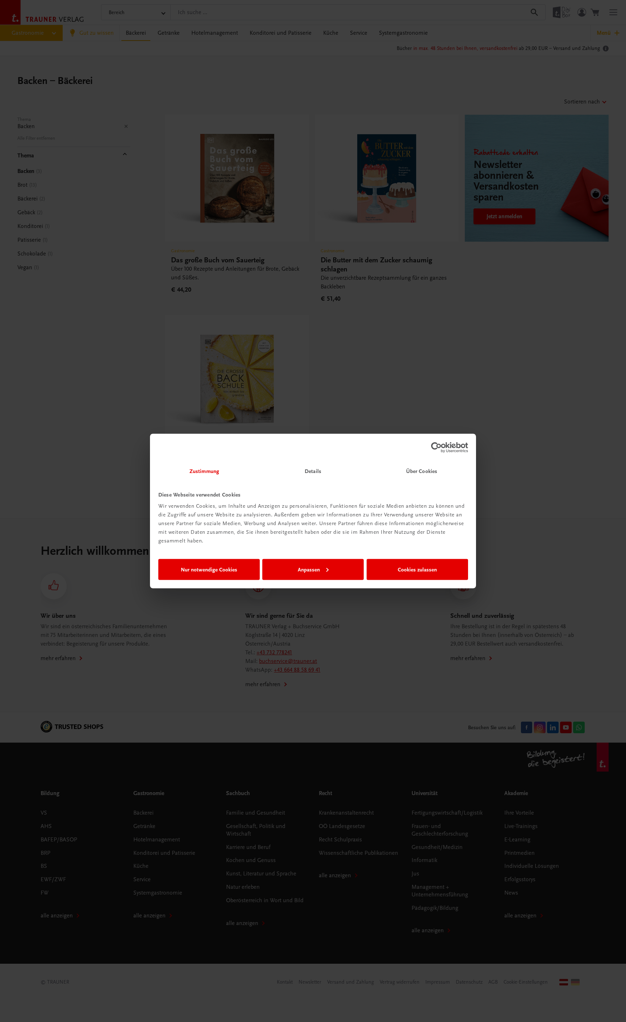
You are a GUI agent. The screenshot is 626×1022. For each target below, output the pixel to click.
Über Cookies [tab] (421, 471)
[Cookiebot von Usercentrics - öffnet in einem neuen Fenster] (436, 447)
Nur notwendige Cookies (209, 569)
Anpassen (309, 569)
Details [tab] (313, 471)
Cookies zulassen (417, 569)
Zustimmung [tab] (204, 471)
